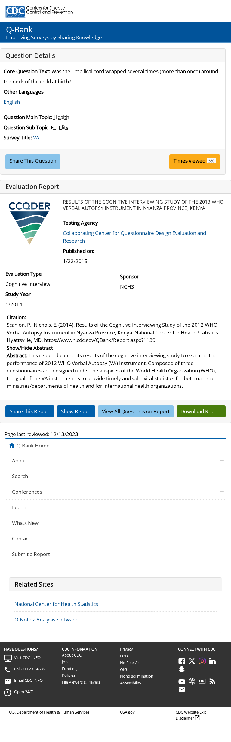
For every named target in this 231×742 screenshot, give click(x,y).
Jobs (65, 661)
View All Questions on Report (136, 411)
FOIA (124, 656)
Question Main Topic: (28, 117)
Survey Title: (18, 137)
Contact (21, 538)
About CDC (72, 655)
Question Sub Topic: (27, 127)
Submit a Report (31, 554)
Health (61, 117)
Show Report (76, 411)
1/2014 (13, 304)
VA (36, 137)
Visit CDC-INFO (27, 657)
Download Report (200, 411)
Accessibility (130, 683)
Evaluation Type (23, 273)
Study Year (18, 294)
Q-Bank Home (33, 445)
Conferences (27, 491)
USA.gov (127, 712)
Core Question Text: (27, 71)
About (19, 460)
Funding (69, 668)
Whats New (25, 522)
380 (211, 160)
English (12, 101)
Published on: (78, 250)
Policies (68, 675)
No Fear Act (130, 662)
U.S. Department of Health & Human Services (49, 712)
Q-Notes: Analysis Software (46, 619)
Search (20, 476)
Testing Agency (80, 222)
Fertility (60, 127)
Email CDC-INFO (28, 680)
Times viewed (189, 160)
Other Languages (24, 91)
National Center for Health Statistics (56, 603)
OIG (123, 669)
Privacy (126, 649)
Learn (19, 507)
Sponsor (129, 276)
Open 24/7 (23, 691)
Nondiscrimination (136, 676)
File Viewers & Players (81, 682)
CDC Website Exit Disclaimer (191, 715)
